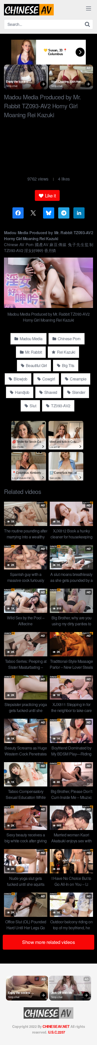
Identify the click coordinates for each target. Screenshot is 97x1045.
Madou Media (31, 338)
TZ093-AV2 (60, 406)
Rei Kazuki (65, 352)
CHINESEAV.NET (56, 1026)
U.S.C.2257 (56, 1032)
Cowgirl (48, 379)
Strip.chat (11, 85)
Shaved (50, 392)
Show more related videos (48, 941)
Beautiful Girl (36, 365)
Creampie (78, 379)
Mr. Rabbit (33, 352)
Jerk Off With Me (61, 993)
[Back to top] (88, 1034)
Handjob (21, 392)
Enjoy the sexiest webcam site (17, 82)
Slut (32, 406)
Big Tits (67, 365)
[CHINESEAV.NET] (29, 9)
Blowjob (20, 379)
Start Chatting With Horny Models (67, 82)
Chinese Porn (69, 338)
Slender (78, 392)
